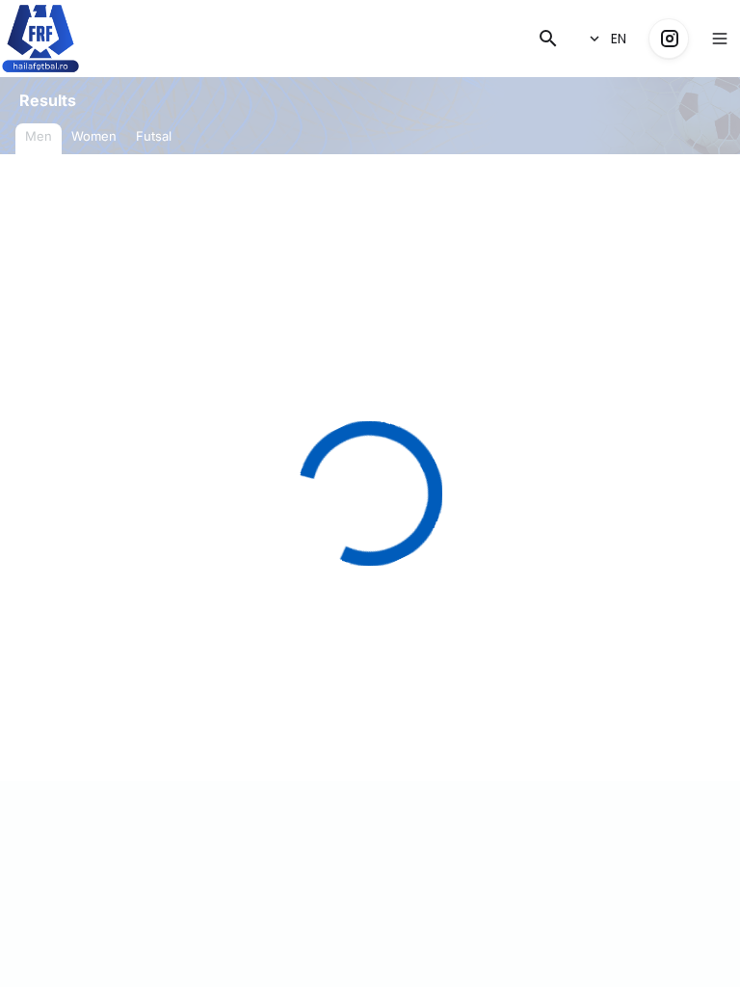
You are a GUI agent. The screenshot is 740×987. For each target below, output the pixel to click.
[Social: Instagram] (668, 38)
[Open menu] (720, 38)
